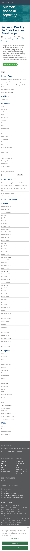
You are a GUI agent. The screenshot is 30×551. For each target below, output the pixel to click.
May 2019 (4, 276)
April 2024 (4, 223)
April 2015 (4, 327)
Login (3, 480)
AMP (2, 112)
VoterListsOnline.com (7, 169)
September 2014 (6, 347)
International (6, 471)
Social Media (4, 152)
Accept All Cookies (15, 548)
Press (3, 150)
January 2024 (5, 229)
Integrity (4, 469)
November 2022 (6, 257)
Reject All (15, 543)
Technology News (6, 158)
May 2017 (4, 290)
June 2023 (4, 246)
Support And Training (11, 494)
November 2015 (6, 313)
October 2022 (5, 260)
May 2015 (4, 324)
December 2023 (6, 232)
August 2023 (5, 240)
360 (2, 106)
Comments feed (6, 431)
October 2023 (5, 237)
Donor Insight (5, 128)
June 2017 (4, 288)
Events (3, 131)
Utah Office (4, 163)
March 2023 (4, 251)
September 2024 (6, 212)
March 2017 (4, 293)
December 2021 (6, 265)
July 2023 (4, 243)
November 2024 (6, 206)
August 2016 (5, 296)
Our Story (19, 461)
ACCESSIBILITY (20, 473)
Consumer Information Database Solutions (15, 448)
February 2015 (5, 333)
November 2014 (6, 341)
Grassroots (4, 139)
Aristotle (4, 39)
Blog (11, 39)
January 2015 (5, 335)
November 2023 (6, 234)
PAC (2, 144)
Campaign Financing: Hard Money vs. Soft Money (13, 86)
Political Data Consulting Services (12, 451)
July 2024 (4, 215)
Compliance (17, 39)
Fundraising (4, 136)
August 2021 (5, 271)
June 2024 (4, 218)
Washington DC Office (7, 171)
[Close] (28, 528)
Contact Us (20, 463)
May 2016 (4, 304)
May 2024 (4, 220)
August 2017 (5, 285)
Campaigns (4, 461)
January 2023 (5, 254)
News (3, 142)
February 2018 (5, 279)
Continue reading (10, 64)
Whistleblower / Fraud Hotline (14, 496)
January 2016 (5, 310)
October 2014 (5, 344)
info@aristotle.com (9, 492)
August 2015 (5, 321)
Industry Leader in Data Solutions (12, 454)
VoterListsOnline (6, 166)
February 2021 (5, 274)
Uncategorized (5, 161)
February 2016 (5, 307)
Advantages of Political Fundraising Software (14, 82)
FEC (2, 133)
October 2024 (5, 209)
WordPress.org (5, 434)
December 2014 (6, 338)
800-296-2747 (8, 488)
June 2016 (4, 302)
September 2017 (6, 282)
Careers (3, 120)
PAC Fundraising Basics (7, 89)
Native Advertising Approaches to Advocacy (13, 79)
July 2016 (4, 299)
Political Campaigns (6, 147)
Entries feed (4, 429)
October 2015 (5, 316)
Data (2, 125)
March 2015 (4, 330)
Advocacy (4, 109)
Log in (3, 426)
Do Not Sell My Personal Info (13, 498)
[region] (15, 538)
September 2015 (6, 319)
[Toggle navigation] (26, 2)
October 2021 (5, 268)
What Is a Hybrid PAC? (7, 92)
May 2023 (4, 248)
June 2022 (4, 262)
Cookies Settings (14, 538)
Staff (2, 155)
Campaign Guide (6, 117)
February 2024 (5, 226)
